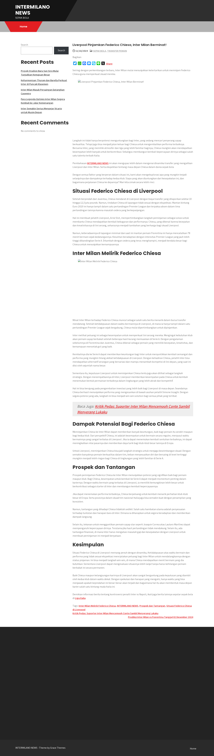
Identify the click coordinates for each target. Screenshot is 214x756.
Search (24, 44)
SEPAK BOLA (99, 50)
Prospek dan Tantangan (152, 605)
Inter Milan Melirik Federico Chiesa (97, 605)
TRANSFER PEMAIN (117, 50)
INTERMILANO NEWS (32, 9)
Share (109, 63)
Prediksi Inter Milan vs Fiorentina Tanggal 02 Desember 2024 (160, 617)
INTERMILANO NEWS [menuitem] (98, 163)
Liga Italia (80, 598)
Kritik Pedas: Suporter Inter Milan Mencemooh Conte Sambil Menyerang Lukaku (115, 613)
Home (23, 26)
